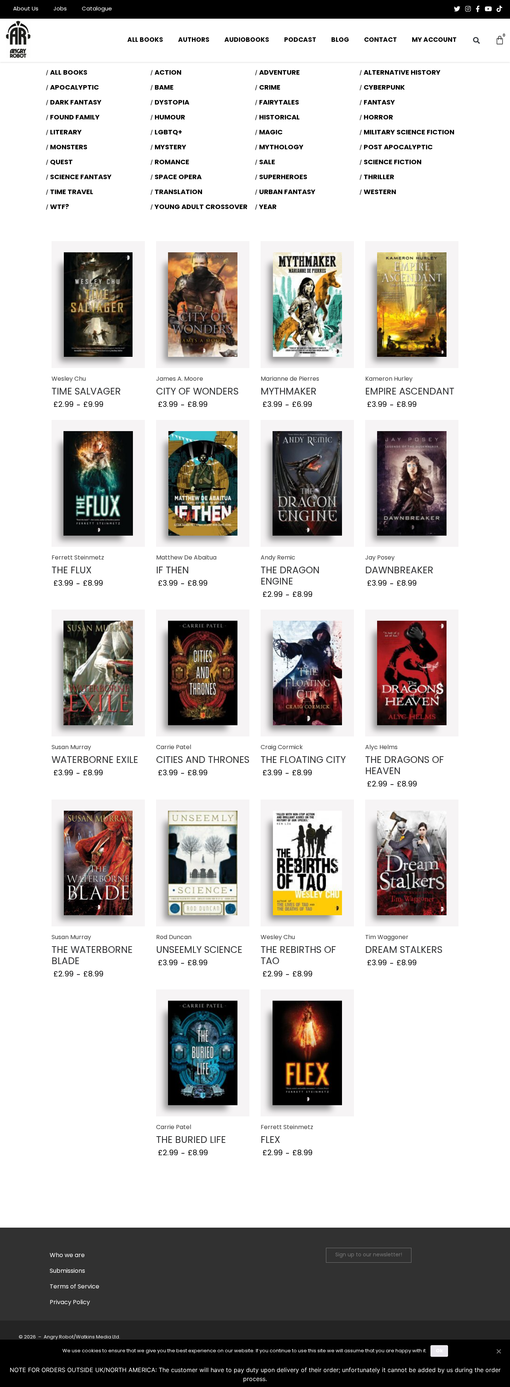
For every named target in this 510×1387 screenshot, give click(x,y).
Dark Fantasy (76, 103)
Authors (193, 40)
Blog (340, 40)
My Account (434, 40)
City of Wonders (197, 392)
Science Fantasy (81, 177)
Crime (269, 88)
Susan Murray (71, 748)
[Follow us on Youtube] (488, 9)
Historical (279, 118)
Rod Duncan (174, 938)
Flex (270, 1140)
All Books (145, 40)
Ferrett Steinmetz (78, 558)
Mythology (281, 147)
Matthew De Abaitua (186, 558)
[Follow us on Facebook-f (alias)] (478, 9)
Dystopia (172, 103)
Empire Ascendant (409, 392)
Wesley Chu (69, 379)
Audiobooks (246, 40)
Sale (267, 162)
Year (268, 207)
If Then (172, 571)
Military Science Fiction (409, 133)
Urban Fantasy (287, 192)
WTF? (59, 207)
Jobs (60, 9)
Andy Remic (278, 558)
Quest (61, 162)
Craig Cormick (282, 748)
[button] (476, 40)
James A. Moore (179, 379)
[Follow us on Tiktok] (499, 9)
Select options (98, 305)
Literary (66, 133)
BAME (164, 88)
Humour (170, 118)
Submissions (67, 1271)
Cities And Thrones (202, 760)
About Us (25, 9)
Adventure (279, 73)
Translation (178, 192)
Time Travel (71, 192)
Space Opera (178, 177)
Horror (378, 118)
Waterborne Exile (95, 760)
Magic (271, 133)
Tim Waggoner (386, 938)
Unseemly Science (199, 950)
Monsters (68, 147)
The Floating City (303, 760)
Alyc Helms (381, 748)
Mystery (170, 147)
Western (380, 192)
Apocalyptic (74, 88)
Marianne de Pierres (290, 379)
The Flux (72, 571)
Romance (172, 162)
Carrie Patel (173, 748)
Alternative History (402, 73)
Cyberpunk (384, 88)
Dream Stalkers (403, 950)
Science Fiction (393, 162)
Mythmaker (289, 392)
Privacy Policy (70, 1303)
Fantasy (379, 103)
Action (168, 73)
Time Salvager (86, 392)
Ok (439, 1351)
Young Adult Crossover (201, 207)
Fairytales (279, 103)
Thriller (379, 177)
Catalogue (97, 9)
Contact (380, 40)
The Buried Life (191, 1140)
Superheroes (283, 177)
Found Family (75, 118)
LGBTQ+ (168, 133)
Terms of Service (74, 1287)
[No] (498, 1350)
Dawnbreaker (399, 571)
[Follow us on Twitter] (457, 9)
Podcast (300, 40)
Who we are (67, 1256)
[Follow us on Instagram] (468, 9)
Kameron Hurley (389, 379)
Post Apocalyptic (398, 147)
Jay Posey (380, 558)
